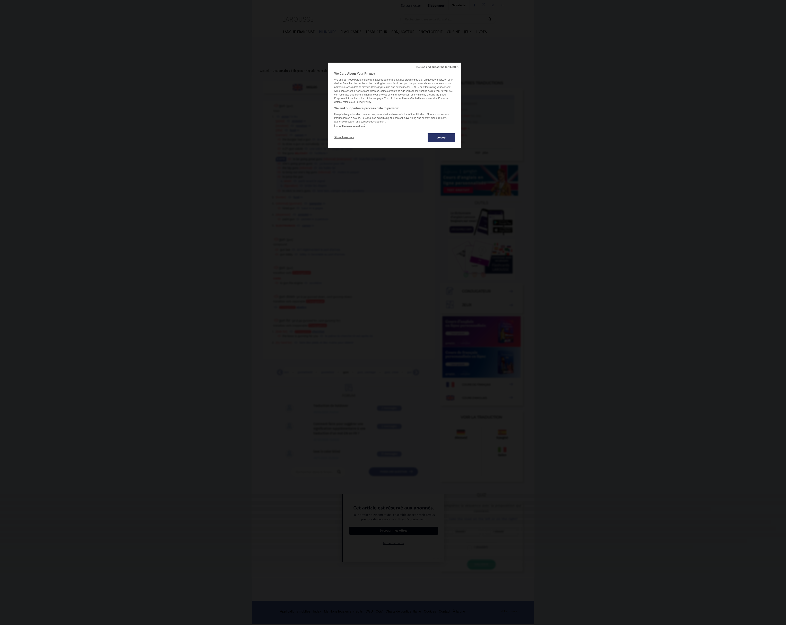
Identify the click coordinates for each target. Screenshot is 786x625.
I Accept (441, 137)
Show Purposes (344, 137)
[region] (394, 105)
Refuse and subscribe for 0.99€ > (437, 67)
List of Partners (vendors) (349, 126)
